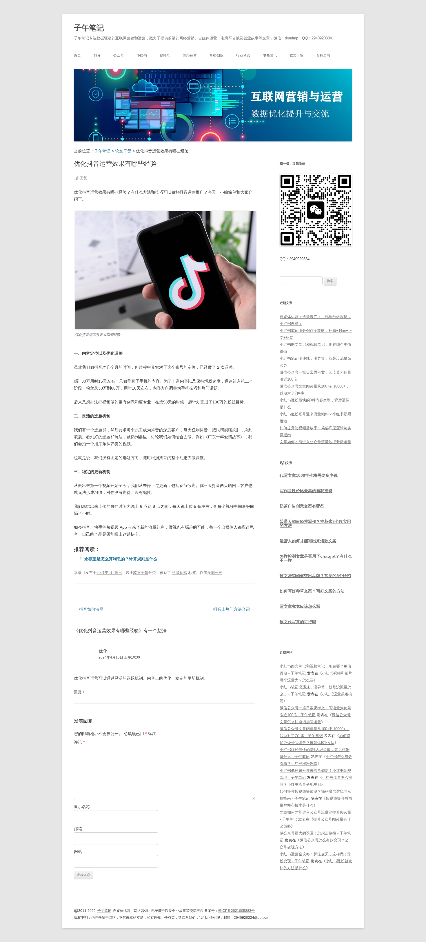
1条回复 (80, 178)
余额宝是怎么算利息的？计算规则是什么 (120, 559)
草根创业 (216, 55)
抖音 (97, 55)
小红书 (141, 55)
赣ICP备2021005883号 (236, 911)
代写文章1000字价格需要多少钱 (309, 475)
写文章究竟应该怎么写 (300, 606)
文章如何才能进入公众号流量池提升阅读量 (315, 442)
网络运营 (190, 55)
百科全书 (323, 55)
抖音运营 (179, 572)
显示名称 (82, 806)
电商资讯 (270, 55)
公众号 (118, 55)
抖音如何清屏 (88, 609)
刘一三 (216, 572)
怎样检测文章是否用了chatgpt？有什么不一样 (316, 558)
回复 (77, 692)
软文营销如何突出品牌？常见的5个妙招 (315, 575)
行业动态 (243, 55)
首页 (77, 55)
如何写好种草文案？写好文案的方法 (312, 591)
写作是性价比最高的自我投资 (306, 490)
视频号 (165, 55)
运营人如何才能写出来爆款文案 (308, 541)
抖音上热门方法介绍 (234, 609)
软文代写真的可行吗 (298, 621)
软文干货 (296, 55)
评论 (79, 742)
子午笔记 (89, 27)
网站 (78, 851)
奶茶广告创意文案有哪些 (302, 506)
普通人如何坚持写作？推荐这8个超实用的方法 (315, 523)
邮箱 (78, 829)
